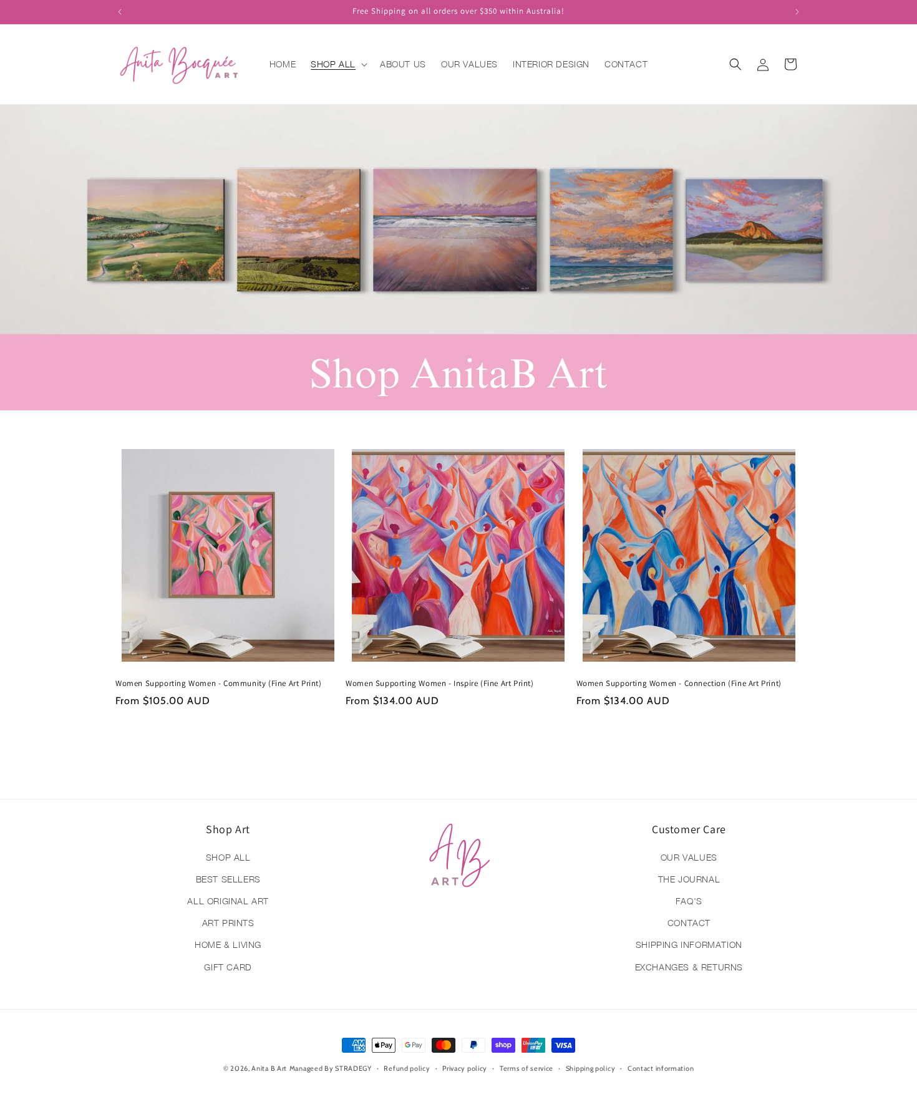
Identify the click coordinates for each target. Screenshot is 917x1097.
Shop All (228, 857)
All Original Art (228, 901)
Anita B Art (269, 1068)
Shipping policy (591, 1068)
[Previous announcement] (119, 12)
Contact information (661, 1068)
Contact (689, 922)
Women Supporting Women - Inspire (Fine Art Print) (439, 684)
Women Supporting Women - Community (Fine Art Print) (218, 684)
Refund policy (407, 1068)
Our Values (689, 857)
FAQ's (689, 901)
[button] (337, 64)
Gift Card (227, 967)
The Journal (689, 879)
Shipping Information (689, 944)
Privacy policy (464, 1068)
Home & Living (228, 944)
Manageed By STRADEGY (330, 1068)
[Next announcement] (797, 12)
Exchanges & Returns (689, 967)
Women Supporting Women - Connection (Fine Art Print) (679, 684)
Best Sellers (228, 879)
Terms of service (526, 1068)
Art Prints (228, 922)
